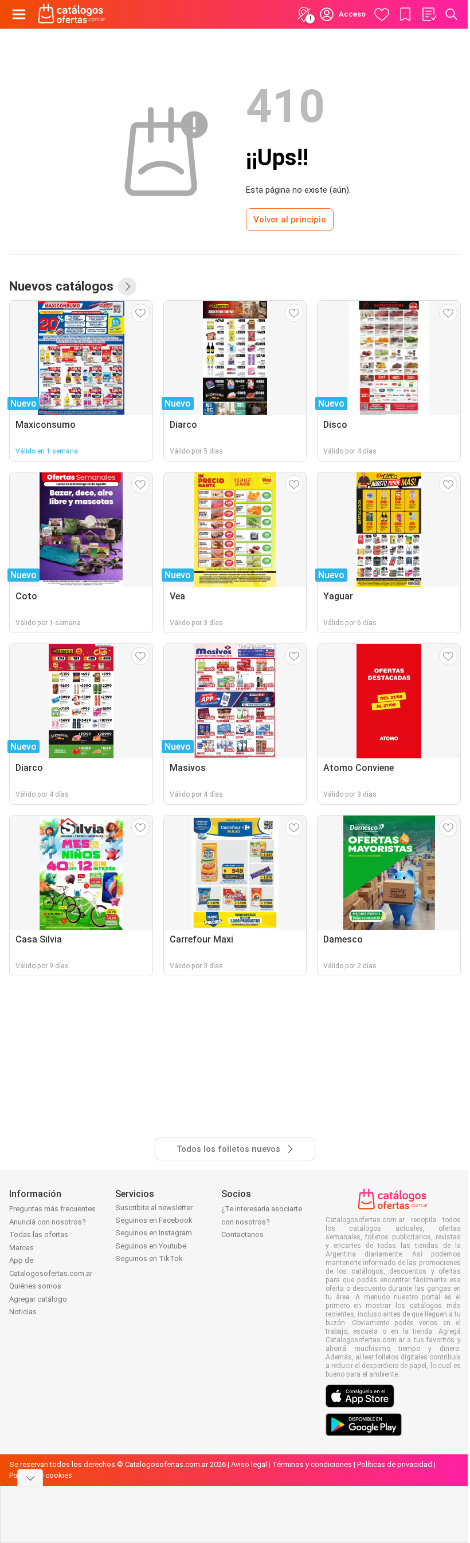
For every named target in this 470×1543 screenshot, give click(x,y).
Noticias (23, 1311)
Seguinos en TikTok (149, 1258)
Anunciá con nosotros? (47, 1222)
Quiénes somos (35, 1286)
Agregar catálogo (38, 1299)
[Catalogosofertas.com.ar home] (71, 14)
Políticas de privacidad (394, 1464)
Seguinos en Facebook (154, 1220)
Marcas (21, 1247)
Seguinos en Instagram (153, 1232)
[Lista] (429, 14)
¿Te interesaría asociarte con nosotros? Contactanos (261, 1221)
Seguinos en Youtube (150, 1246)
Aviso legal (249, 1464)
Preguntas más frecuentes (52, 1208)
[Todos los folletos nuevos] (127, 286)
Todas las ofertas (38, 1234)
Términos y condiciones (312, 1464)
